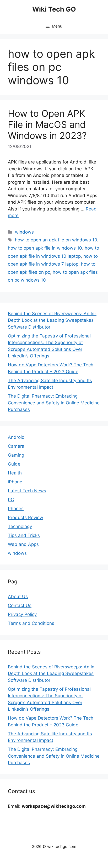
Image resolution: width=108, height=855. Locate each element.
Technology (20, 526)
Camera (16, 446)
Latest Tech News (27, 490)
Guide (14, 464)
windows (24, 232)
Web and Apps (23, 544)
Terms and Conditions (31, 623)
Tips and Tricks (24, 535)
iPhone (15, 481)
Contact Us (19, 605)
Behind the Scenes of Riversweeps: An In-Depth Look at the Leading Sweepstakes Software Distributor (52, 320)
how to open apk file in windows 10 (45, 248)
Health (15, 473)
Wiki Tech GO (54, 9)
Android (16, 437)
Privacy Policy (22, 614)
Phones (16, 508)
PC (11, 499)
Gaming (16, 455)
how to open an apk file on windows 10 (56, 239)
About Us (18, 596)
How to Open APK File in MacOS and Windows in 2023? (47, 124)
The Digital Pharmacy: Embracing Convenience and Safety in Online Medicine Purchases (54, 402)
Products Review (25, 517)
